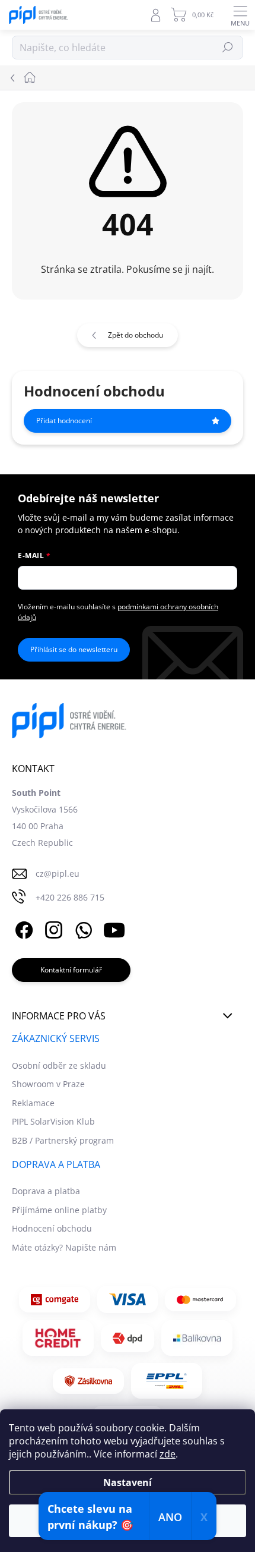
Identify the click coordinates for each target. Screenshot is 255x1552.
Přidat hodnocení (64, 420)
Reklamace (33, 1103)
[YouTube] (114, 928)
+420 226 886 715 (70, 897)
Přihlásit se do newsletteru (73, 649)
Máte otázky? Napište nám (64, 1247)
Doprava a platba (46, 1191)
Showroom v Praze (48, 1084)
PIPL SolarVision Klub (53, 1121)
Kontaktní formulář (71, 970)
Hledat (228, 47)
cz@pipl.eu (57, 873)
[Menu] (240, 15)
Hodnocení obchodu (52, 1228)
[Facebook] (22, 928)
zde (168, 1453)
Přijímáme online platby (59, 1210)
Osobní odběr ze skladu (59, 1065)
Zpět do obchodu (135, 335)
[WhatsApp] (81, 928)
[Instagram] (52, 928)
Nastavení (127, 1482)
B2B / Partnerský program (63, 1140)
